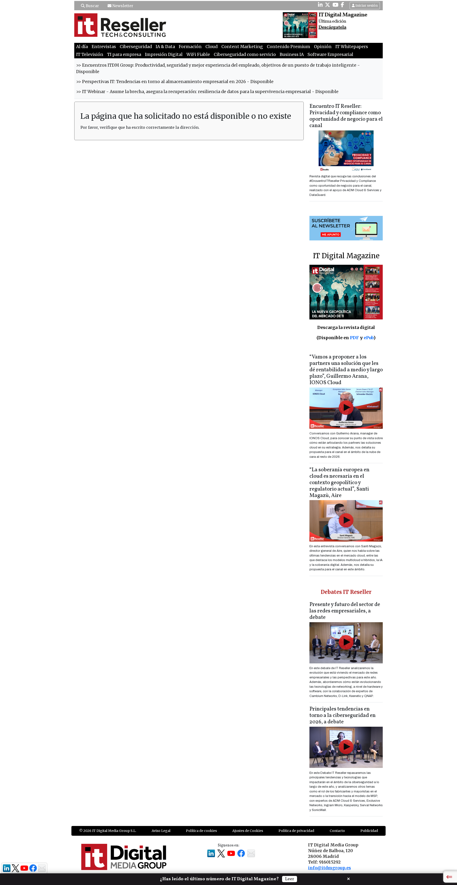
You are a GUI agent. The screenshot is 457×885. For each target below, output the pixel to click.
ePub (368, 337)
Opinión (323, 46)
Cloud (211, 46)
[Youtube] (335, 4)
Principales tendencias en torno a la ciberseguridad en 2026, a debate (342, 716)
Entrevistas (104, 46)
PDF (354, 337)
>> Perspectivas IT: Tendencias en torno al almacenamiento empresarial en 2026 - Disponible (174, 81)
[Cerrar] (348, 878)
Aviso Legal (161, 831)
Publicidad (369, 831)
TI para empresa (124, 54)
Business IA (292, 54)
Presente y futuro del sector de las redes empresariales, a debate (344, 611)
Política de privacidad (296, 831)
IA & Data (165, 46)
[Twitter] (327, 4)
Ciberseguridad (136, 46)
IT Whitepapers (351, 46)
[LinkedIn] (320, 4)
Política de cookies (201, 831)
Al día (82, 46)
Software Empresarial (330, 54)
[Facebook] (342, 4)
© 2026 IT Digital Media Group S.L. (107, 831)
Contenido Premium (288, 46)
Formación (190, 46)
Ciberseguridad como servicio (245, 54)
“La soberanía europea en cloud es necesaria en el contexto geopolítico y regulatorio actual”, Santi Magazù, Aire (339, 482)
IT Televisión (89, 54)
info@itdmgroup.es (329, 867)
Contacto (337, 831)
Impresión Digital (164, 54)
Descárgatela (332, 27)
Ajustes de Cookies (247, 831)
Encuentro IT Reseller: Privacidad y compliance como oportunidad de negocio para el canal (346, 116)
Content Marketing (242, 46)
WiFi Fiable (198, 54)
